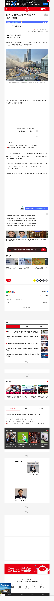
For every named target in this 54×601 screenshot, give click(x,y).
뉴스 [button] (13, 326)
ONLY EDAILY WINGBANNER (27, 8)
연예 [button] (41, 326)
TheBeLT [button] (27, 408)
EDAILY (6, 9)
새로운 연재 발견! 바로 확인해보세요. (26, 131)
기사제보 (21, 594)
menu (47, 9)
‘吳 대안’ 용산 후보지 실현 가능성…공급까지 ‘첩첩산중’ (22, 147)
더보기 (45, 382)
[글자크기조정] (44, 26)
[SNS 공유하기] (47, 26)
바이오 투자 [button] (13, 408)
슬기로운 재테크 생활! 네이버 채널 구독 (27, 128)
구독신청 (32, 594)
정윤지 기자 (15, 25)
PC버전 (43, 594)
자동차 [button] (41, 408)
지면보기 (10, 594)
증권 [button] (27, 326)
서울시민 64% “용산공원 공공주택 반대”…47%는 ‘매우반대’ (23, 145)
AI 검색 (43, 9)
